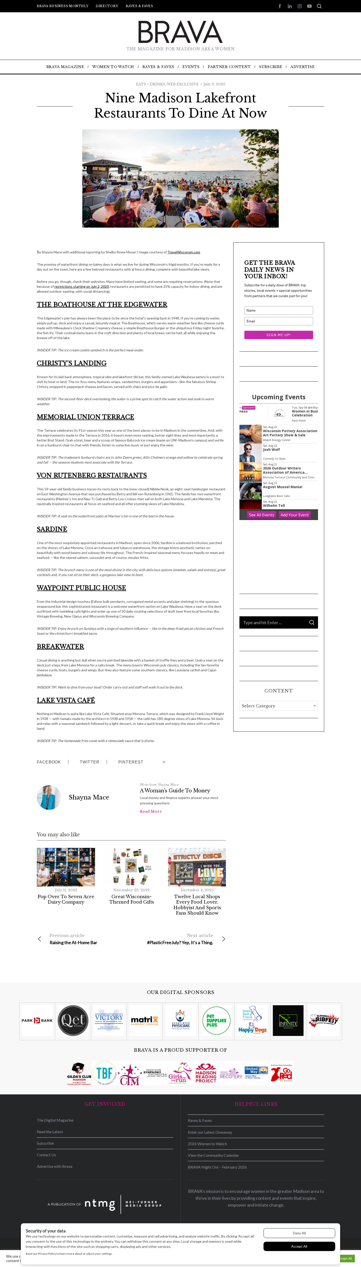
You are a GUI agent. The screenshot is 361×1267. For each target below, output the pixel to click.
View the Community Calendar (213, 1155)
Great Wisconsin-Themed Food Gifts (131, 899)
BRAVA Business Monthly (62, 6)
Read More (151, 811)
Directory (107, 6)
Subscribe (45, 1143)
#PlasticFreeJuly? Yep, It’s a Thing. (180, 939)
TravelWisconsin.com (183, 252)
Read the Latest (50, 1131)
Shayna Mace (89, 797)
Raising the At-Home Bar (73, 939)
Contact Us (46, 1154)
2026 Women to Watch (207, 1143)
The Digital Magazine (55, 1120)
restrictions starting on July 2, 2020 (82, 286)
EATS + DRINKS (150, 84)
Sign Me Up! (278, 335)
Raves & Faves (139, 6)
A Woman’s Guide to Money (175, 791)
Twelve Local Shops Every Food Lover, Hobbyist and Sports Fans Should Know (197, 905)
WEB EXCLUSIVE (183, 84)
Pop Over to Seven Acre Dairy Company (66, 899)
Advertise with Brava (54, 1166)
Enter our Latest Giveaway (210, 1132)
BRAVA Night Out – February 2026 (217, 1167)
